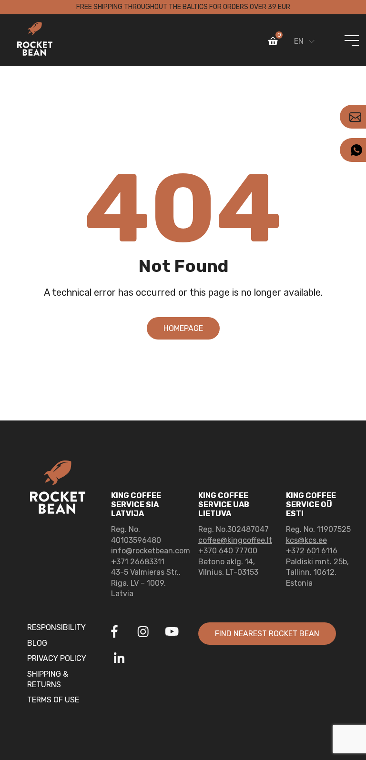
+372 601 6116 (311, 550)
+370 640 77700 (227, 550)
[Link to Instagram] (143, 633)
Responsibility (56, 627)
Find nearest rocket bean (267, 633)
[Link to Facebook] (114, 633)
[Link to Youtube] (171, 633)
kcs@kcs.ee (306, 540)
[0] (273, 43)
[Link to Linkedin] (119, 658)
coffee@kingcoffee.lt (235, 540)
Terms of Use (53, 699)
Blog (37, 643)
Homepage (183, 328)
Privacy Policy (56, 658)
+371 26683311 (137, 561)
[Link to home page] (34, 40)
